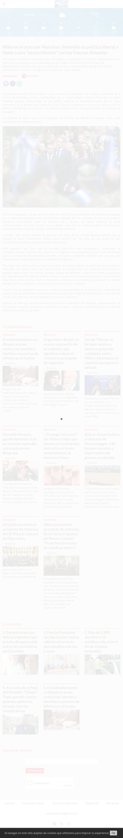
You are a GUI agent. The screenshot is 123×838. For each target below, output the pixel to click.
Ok (113, 833)
